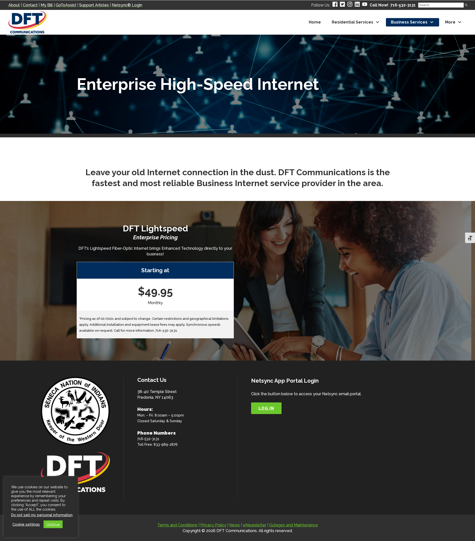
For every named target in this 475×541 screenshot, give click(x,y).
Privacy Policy (213, 525)
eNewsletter (254, 525)
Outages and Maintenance (293, 525)
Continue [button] (53, 524)
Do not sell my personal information (41, 515)
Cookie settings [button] (26, 524)
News (234, 525)
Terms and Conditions (177, 525)
